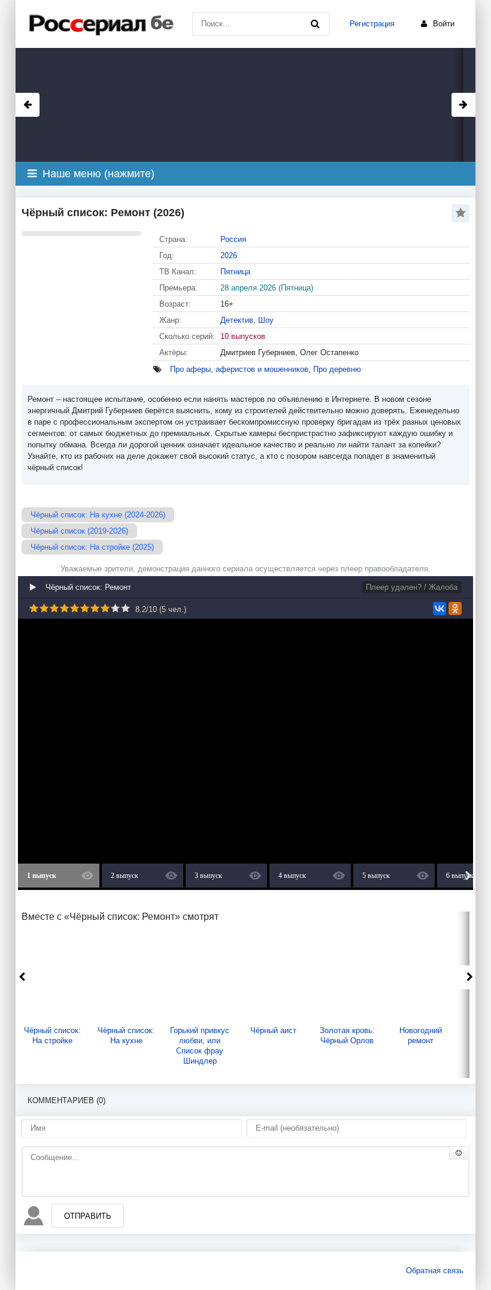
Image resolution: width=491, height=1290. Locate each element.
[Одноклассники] (455, 608)
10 (125, 608)
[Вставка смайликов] (459, 1152)
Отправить (87, 1216)
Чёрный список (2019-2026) (79, 530)
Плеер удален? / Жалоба (411, 587)
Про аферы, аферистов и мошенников (239, 369)
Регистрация (372, 23)
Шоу (266, 320)
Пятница (235, 271)
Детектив (236, 320)
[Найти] (315, 24)
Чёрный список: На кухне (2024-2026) (98, 514)
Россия (233, 239)
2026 (228, 255)
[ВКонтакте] (439, 608)
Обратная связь (434, 1270)
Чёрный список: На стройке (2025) (92, 547)
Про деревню (337, 369)
